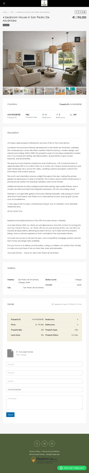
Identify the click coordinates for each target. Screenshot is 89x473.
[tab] (77, 39)
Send (10, 414)
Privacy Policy (35, 451)
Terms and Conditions (50, 451)
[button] (72, 468)
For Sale (6, 25)
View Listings (21, 355)
